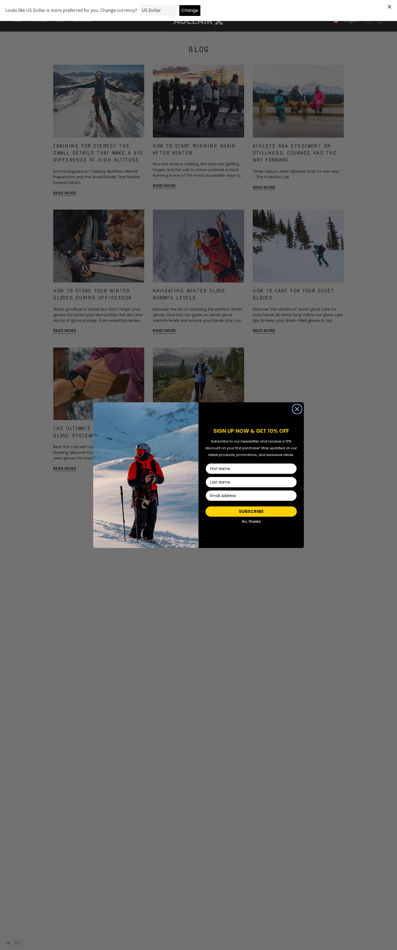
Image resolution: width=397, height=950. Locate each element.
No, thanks (251, 521)
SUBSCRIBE (251, 511)
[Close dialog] (297, 409)
